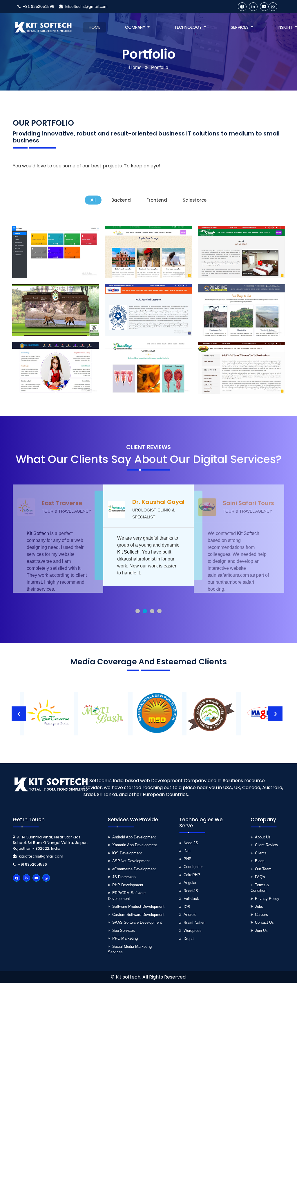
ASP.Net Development (131, 861)
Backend (121, 200)
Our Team (263, 869)
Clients (261, 853)
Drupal (189, 938)
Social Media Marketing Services (130, 949)
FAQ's (260, 877)
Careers (261, 914)
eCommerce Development (134, 869)
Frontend (156, 200)
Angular (190, 882)
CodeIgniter (193, 867)
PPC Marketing (125, 938)
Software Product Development (138, 906)
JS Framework (124, 877)
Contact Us (264, 922)
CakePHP (192, 875)
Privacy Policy (267, 898)
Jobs (259, 906)
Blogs (260, 861)
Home (135, 67)
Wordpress (193, 930)
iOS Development (127, 853)
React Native (194, 923)
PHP (187, 859)
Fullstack (191, 898)
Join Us (261, 930)
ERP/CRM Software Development (127, 896)
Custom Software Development (138, 914)
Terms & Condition (260, 888)
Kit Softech (38, 551)
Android (190, 914)
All (93, 200)
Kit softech (128, 977)
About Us (263, 837)
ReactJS (191, 891)
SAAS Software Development (137, 922)
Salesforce (195, 200)
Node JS (191, 843)
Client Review (266, 845)
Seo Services (123, 930)
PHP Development (127, 885)
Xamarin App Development (134, 845)
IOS (187, 907)
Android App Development (134, 837)
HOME (94, 27)
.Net (187, 851)
